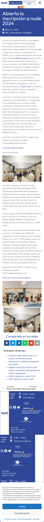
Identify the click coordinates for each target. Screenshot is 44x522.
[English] (19, 7)
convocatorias (15, 32)
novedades (27, 32)
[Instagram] (10, 407)
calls (6, 32)
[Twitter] (18, 407)
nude (39, 49)
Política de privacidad (25, 519)
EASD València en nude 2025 (22, 376)
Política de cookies (10, 519)
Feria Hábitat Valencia (19, 58)
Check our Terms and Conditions (16, 277)
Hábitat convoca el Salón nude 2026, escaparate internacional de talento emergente (24, 370)
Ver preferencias (22, 513)
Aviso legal (36, 519)
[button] (40, 2)
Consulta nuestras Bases (12, 147)
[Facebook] (14, 407)
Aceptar (22, 506)
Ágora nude (26, 86)
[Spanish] (22, 7)
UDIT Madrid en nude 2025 (21, 379)
